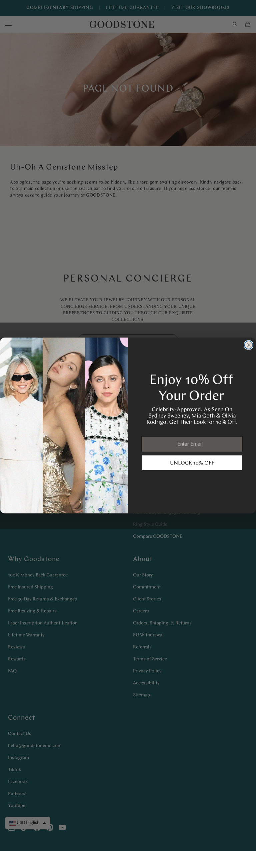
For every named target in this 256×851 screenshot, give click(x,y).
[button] (192, 462)
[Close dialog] (249, 345)
